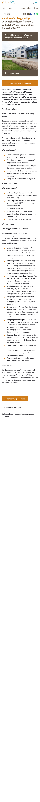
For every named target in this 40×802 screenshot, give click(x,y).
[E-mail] (28, 13)
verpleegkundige (25, 8)
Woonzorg (8, 2)
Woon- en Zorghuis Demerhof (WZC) (18, 36)
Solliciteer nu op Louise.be (20, 83)
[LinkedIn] (34, 14)
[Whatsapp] (37, 14)
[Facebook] (31, 14)
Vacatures (12, 8)
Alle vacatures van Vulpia (11, 407)
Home (4, 8)
